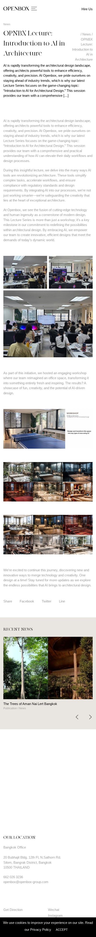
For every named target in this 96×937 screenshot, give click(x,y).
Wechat (53, 910)
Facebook (27, 601)
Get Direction (13, 910)
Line (62, 601)
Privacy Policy (40, 929)
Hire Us (87, 9)
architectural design (60, 121)
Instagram (55, 915)
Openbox (14, 210)
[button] (90, 717)
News (6, 24)
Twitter (46, 601)
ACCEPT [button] (62, 929)
